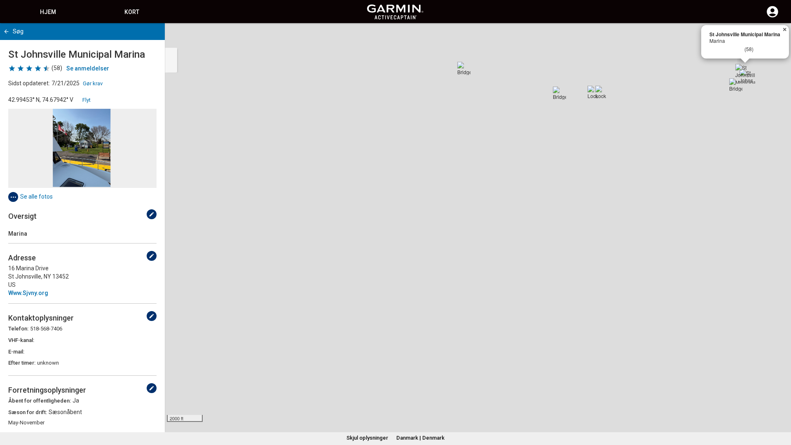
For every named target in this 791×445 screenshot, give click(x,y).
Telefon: (18, 329)
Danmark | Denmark (420, 438)
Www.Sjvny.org (28, 293)
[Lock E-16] (601, 92)
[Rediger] (152, 214)
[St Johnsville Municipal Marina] (745, 74)
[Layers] (777, 37)
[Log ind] (772, 16)
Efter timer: (21, 363)
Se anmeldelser (87, 68)
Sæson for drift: (27, 412)
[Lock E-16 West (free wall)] (594, 92)
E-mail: (16, 352)
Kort (131, 12)
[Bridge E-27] (559, 93)
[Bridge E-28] (463, 68)
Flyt (86, 100)
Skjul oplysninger (367, 438)
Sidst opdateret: (29, 83)
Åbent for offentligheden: (39, 401)
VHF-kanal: (21, 340)
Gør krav (93, 83)
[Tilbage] (6, 31)
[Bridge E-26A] (735, 84)
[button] (781, 407)
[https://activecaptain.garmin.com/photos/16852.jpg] (82, 148)
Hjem (48, 12)
